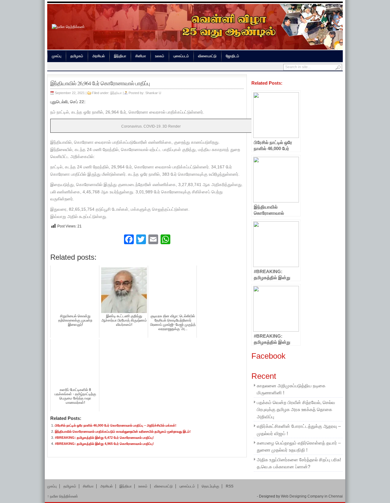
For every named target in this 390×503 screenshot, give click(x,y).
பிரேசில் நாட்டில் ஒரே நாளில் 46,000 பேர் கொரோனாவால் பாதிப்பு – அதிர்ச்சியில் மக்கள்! (115, 425)
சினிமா (140, 56)
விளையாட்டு (207, 56)
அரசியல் (98, 56)
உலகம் (159, 56)
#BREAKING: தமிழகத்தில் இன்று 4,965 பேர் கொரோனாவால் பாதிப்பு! (104, 443)
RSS (229, 486)
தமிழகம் (76, 56)
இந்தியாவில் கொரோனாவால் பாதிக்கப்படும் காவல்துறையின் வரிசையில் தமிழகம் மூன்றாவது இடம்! (123, 431)
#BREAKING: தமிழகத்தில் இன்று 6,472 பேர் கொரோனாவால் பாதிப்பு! (104, 437)
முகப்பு (56, 56)
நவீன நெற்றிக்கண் (62, 496)
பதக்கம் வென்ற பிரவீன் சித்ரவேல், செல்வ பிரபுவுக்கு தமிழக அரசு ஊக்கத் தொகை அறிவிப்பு (296, 409)
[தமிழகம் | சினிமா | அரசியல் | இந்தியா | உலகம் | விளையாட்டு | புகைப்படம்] (68, 27)
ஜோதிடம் (232, 56)
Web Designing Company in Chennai (312, 496)
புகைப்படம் (181, 56)
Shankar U (153, 93)
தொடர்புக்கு (210, 486)
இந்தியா (120, 56)
